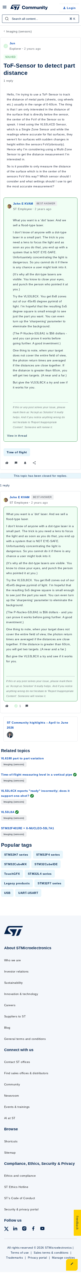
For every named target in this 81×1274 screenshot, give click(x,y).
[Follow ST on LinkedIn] (15, 1229)
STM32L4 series (40, 873)
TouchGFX (12, 873)
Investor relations (16, 971)
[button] (4, 8)
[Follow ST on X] (6, 1229)
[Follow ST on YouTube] (42, 1229)
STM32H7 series (16, 854)
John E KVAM (23, 203)
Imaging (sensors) (19, 31)
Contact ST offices (17, 1062)
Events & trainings (17, 1106)
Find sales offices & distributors (26, 1073)
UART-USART (28, 893)
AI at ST (10, 1118)
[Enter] (7, 19)
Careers (9, 1005)
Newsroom (11, 1095)
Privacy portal (37, 1257)
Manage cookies (63, 1257)
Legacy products (17, 883)
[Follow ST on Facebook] (33, 1229)
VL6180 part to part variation (22, 758)
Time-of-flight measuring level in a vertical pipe (36, 774)
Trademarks (14, 1257)
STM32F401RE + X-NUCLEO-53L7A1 (27, 828)
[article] (40, 602)
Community (12, 1084)
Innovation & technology (21, 994)
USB (7, 893)
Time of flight (17, 452)
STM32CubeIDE (46, 864)
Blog (7, 1027)
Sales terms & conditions (51, 1252)
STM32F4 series (48, 854)
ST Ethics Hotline (16, 1187)
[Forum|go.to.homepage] (29, 8)
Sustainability (13, 982)
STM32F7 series (49, 883)
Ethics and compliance (20, 1175)
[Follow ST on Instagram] (24, 1229)
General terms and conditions (25, 1038)
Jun (12, 43)
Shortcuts (10, 1141)
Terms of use (20, 1252)
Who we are (12, 960)
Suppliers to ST (15, 1016)
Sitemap (10, 1152)
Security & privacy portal (21, 1209)
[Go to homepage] (13, 936)
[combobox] (40, 19)
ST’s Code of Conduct (19, 1198)
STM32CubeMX (15, 864)
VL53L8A (7, 812)
